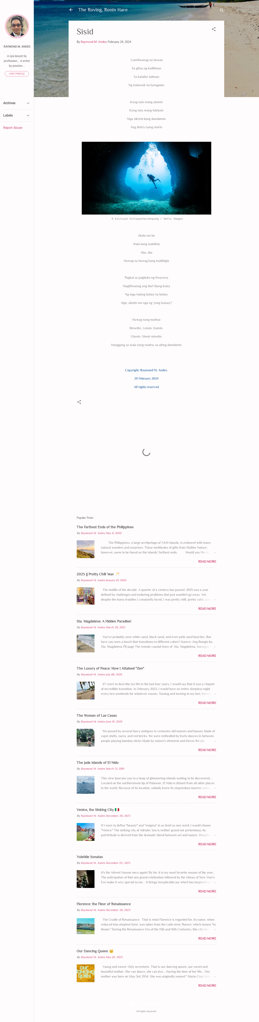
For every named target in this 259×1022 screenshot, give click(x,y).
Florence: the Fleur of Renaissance (104, 904)
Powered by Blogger (149, 1003)
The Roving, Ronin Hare (103, 9)
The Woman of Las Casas (97, 715)
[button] (213, 30)
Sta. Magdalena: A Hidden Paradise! (104, 621)
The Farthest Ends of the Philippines (105, 527)
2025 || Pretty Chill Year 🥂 (98, 574)
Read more (207, 561)
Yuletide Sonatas (90, 857)
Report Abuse (12, 128)
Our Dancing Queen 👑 (95, 951)
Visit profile (17, 73)
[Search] (221, 11)
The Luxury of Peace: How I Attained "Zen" (110, 668)
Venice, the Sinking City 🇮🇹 (98, 810)
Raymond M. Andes (17, 46)
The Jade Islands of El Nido (98, 763)
